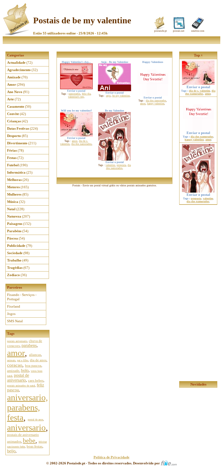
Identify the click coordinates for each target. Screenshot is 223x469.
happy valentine (155, 103)
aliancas (35, 355)
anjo (108, 95)
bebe (29, 440)
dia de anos (38, 360)
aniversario (26, 427)
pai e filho (22, 360)
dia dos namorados (156, 100)
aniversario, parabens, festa (27, 407)
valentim (110, 165)
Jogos (11, 314)
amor (16, 353)
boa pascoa (33, 365)
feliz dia (86, 93)
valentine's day (76, 96)
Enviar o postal (198, 87)
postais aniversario (17, 341)
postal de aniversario (18, 377)
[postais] (16, 34)
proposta (121, 165)
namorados (74, 93)
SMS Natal (15, 321)
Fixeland (13, 306)
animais (11, 360)
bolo (25, 370)
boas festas (34, 446)
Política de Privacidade (111, 457)
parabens (29, 345)
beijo (11, 451)
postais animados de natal (21, 385)
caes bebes (36, 380)
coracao (14, 365)
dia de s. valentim (199, 90)
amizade (13, 371)
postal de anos (35, 419)
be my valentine (121, 95)
